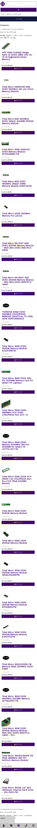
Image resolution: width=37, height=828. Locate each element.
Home (2, 14)
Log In (2, 818)
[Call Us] (26, 825)
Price (21, 35)
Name (15, 35)
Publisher (9, 35)
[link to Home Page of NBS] (2, 6)
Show (2, 38)
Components (17, 14)
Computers (8, 14)
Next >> (21, 29)
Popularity (28, 35)
